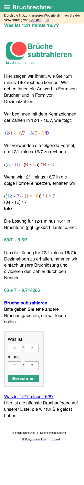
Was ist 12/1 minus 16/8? (29, 396)
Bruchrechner (32, 6)
